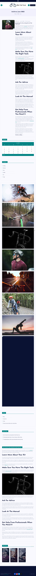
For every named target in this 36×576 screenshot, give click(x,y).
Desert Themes (6, 574)
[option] (5, 555)
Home (4, 421)
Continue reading (18, 134)
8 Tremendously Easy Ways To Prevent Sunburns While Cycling (12, 437)
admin (18, 21)
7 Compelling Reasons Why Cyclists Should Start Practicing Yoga (13, 439)
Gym (3, 170)
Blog (4, 416)
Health (4, 172)
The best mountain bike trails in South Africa (10, 423)
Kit (3, 174)
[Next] (33, 545)
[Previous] (31, 545)
